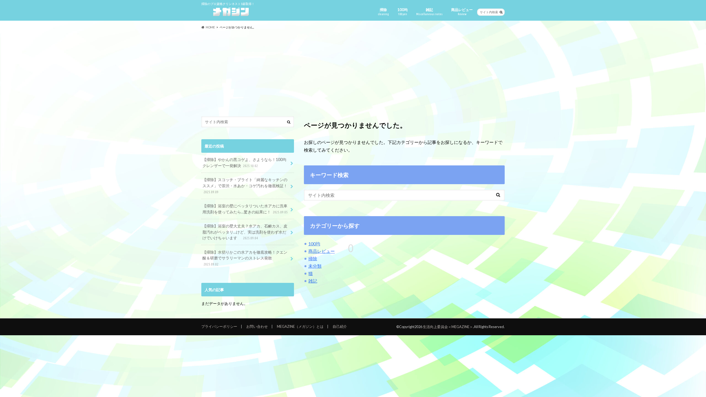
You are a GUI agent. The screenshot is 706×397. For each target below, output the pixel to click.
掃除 (383, 11)
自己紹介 (340, 326)
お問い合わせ (257, 326)
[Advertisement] (353, 73)
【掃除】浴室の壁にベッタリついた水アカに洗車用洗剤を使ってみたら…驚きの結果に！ (245, 208)
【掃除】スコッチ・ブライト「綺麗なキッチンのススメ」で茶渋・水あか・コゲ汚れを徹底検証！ (244, 185)
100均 (402, 11)
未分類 (315, 266)
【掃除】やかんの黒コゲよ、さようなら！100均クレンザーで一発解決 (244, 162)
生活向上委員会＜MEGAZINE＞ (448, 326)
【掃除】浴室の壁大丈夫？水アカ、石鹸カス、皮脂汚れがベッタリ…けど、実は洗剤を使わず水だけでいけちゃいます (244, 232)
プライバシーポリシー (219, 326)
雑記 (429, 11)
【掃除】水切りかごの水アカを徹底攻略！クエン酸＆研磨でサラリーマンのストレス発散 (244, 258)
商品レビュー (462, 11)
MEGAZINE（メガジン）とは (300, 326)
